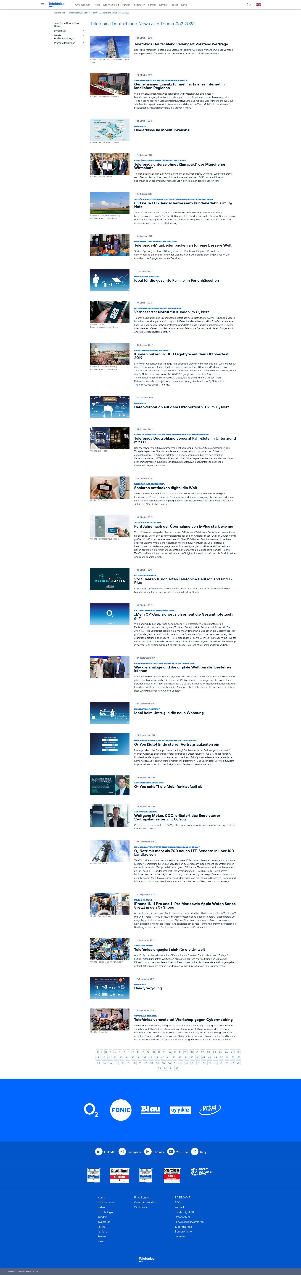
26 (226, 1052)
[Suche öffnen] (249, 4)
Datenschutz (182, 1217)
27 (232, 1052)
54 (98, 1063)
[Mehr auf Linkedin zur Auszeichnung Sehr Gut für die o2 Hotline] (146, 1175)
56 (110, 1063)
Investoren (139, 4)
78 (238, 1063)
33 (121, 1057)
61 (140, 1063)
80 (165, 1068)
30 (103, 1057)
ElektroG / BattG (185, 1212)
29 (97, 1057)
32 (115, 1057)
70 (192, 1063)
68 (181, 1063)
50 (221, 1057)
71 (198, 1063)
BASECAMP (182, 1197)
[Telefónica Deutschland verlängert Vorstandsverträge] (163, 49)
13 (154, 1052)
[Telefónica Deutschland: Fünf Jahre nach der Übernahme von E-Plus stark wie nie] (163, 537)
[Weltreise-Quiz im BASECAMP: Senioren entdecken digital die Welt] (163, 491)
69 (186, 1063)
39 (156, 1057)
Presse (174, 4)
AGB (178, 1202)
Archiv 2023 (124, 12)
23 (208, 1052)
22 (202, 1052)
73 (209, 1063)
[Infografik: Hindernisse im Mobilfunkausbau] (163, 131)
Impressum (181, 1236)
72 (204, 1063)
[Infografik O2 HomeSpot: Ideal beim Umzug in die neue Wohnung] (163, 713)
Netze (97, 4)
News (184, 4)
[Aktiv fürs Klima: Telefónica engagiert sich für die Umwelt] (163, 953)
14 (159, 1052)
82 (176, 1068)
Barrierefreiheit (184, 1231)
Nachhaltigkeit (111, 4)
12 (148, 1052)
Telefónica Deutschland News (103, 12)
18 (180, 1052)
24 (214, 1052)
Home (101, 1197)
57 (116, 1063)
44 (186, 1057)
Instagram (134, 1152)
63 (151, 1063)
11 (143, 1052)
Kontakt (179, 1207)
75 (221, 1063)
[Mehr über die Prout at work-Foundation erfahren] (202, 1175)
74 (215, 1063)
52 (233, 1057)
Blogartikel (60, 30)
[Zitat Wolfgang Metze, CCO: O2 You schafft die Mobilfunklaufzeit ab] (163, 785)
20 (191, 1052)
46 (197, 1057)
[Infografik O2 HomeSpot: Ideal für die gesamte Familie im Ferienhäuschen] (163, 280)
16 (170, 1052)
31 (109, 1057)
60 (134, 1063)
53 (239, 1057)
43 (180, 1057)
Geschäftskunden (145, 1202)
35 (133, 1057)
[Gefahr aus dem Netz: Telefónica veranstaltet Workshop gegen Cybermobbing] (163, 1025)
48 (209, 1057)
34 (127, 1057)
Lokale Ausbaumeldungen (64, 37)
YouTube (182, 1152)
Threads (158, 1152)
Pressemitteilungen (64, 42)
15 (164, 1052)
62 (145, 1063)
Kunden (126, 4)
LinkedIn (109, 1152)
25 (220, 1052)
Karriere (163, 4)
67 (175, 1063)
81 (171, 1068)
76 (227, 1063)
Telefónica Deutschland (78, 12)
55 (104, 1063)
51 (227, 1057)
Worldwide (141, 1207)
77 (232, 1063)
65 (163, 1063)
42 (174, 1057)
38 (150, 1057)
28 (238, 1052)
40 (162, 1057)
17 (175, 1052)
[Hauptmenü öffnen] (42, 4)
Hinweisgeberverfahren (189, 1222)
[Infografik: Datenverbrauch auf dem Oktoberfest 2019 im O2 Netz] (163, 407)
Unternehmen (82, 4)
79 (159, 1068)
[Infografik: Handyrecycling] (163, 988)
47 (203, 1057)
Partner (152, 4)
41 (168, 1057)
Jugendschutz (183, 1226)
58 (122, 1063)
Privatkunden (142, 1197)
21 (197, 1052)
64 (157, 1063)
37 (144, 1057)
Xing (203, 1152)
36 (138, 1057)
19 (185, 1052)
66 (169, 1063)
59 (128, 1063)
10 (138, 1052)
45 (191, 1057)
